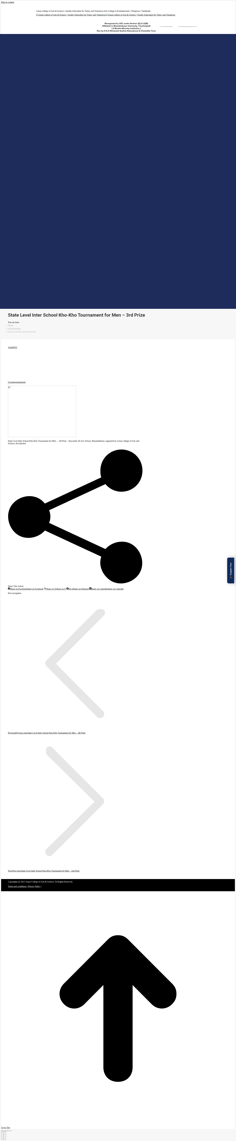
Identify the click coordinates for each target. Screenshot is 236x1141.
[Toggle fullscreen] (8, 1130)
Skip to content (7, 2)
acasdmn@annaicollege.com (81, 5)
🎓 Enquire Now (231, 570)
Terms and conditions (17, 886)
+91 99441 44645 (35, 5)
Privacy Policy (34, 886)
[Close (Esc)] (2, 1130)
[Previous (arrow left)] (2, 1135)
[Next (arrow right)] (5, 1135)
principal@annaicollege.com (54, 5)
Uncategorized (14, 382)
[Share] (5, 1130)
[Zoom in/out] (10, 1130)
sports (23, 382)
